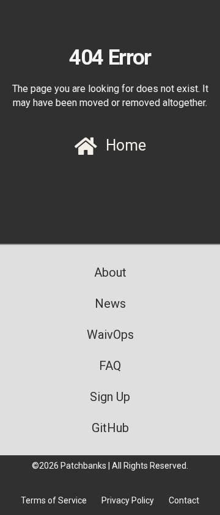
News (110, 303)
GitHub (110, 428)
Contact (184, 500)
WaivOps (110, 334)
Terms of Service (54, 500)
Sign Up (110, 396)
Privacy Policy (127, 500)
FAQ (110, 365)
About (110, 272)
